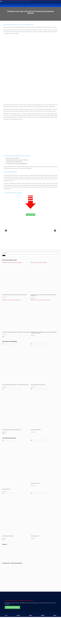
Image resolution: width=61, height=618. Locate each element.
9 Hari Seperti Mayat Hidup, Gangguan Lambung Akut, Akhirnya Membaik (16, 332)
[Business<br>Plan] (55, 613)
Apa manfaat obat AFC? (35, 483)
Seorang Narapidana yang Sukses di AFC (38, 384)
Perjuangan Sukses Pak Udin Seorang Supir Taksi (11, 429)
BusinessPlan (55, 615)
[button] (59, 3)
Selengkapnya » (4, 334)
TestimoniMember (42, 615)
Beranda (6, 615)
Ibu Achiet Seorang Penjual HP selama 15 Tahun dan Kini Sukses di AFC (15, 384)
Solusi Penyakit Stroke (6, 489)
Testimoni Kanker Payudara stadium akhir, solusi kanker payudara (14, 294)
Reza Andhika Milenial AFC (36, 429)
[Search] (3, 255)
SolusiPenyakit (30, 615)
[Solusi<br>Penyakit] (30, 613)
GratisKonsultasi (18, 615)
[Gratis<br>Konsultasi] (18, 613)
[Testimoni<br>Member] (42, 613)
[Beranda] (6, 613)
